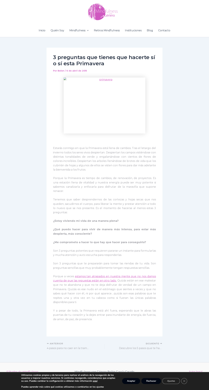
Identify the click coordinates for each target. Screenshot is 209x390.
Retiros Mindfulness (107, 30)
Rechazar (151, 380)
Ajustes (171, 380)
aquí (95, 380)
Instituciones (133, 30)
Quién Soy (57, 30)
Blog (150, 30)
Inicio (42, 30)
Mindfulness (77, 30)
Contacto (164, 30)
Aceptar (131, 380)
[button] (87, 30)
